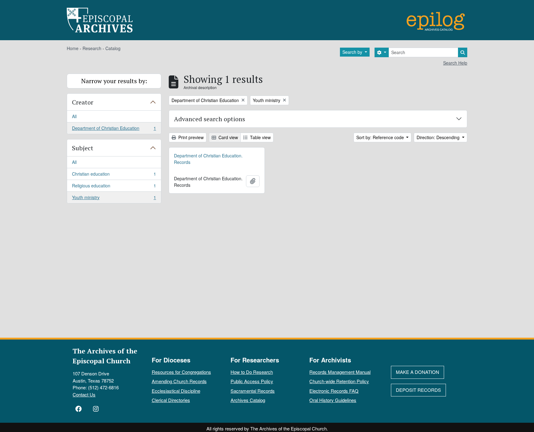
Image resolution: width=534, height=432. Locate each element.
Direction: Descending (439, 137)
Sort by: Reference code (380, 137)
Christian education (114, 175)
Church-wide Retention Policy (339, 381)
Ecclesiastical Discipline (176, 390)
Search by (352, 52)
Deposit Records (418, 390)
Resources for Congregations (181, 372)
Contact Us (84, 394)
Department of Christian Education (114, 129)
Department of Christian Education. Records (208, 158)
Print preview (190, 137)
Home (72, 48)
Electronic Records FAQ (333, 390)
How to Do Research (252, 372)
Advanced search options (209, 119)
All (74, 116)
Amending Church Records (179, 381)
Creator (82, 102)
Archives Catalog (248, 400)
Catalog (113, 48)
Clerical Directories (171, 400)
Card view (227, 137)
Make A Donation (417, 372)
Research (92, 48)
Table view (260, 137)
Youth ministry (114, 198)
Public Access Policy (252, 381)
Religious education (114, 187)
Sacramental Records (253, 390)
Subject (82, 148)
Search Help (455, 63)
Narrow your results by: (114, 81)
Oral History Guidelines (332, 400)
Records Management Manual (340, 372)
